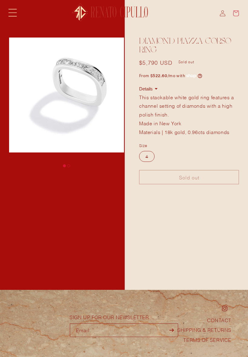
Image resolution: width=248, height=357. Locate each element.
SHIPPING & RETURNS (204, 329)
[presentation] (10, 156)
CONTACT (219, 320)
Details (146, 88)
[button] (12, 12)
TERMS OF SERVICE (207, 339)
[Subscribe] (171, 330)
